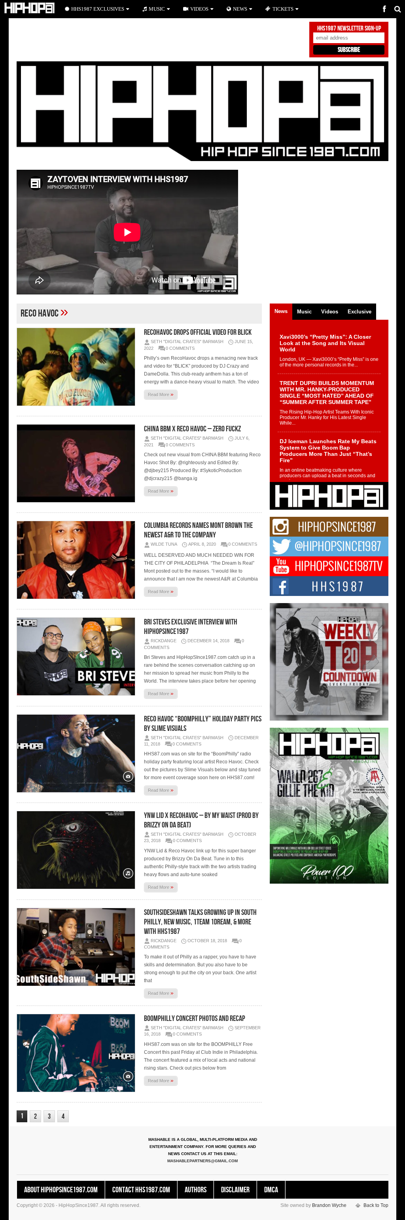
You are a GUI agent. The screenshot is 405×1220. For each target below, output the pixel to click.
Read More (161, 394)
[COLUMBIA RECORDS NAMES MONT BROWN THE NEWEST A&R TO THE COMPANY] (78, 560)
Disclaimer (235, 1190)
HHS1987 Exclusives (97, 9)
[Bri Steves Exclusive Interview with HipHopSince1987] (78, 656)
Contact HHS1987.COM (141, 1190)
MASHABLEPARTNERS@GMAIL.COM (202, 1161)
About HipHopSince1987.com (61, 1190)
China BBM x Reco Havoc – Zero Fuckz (192, 429)
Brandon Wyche (329, 1205)
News (240, 9)
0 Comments (180, 348)
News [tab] (281, 311)
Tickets (283, 9)
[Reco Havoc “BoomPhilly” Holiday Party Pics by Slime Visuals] (78, 753)
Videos (199, 9)
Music (157, 9)
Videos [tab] (329, 312)
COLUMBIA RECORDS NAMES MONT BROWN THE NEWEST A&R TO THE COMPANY (198, 530)
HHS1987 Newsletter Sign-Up (349, 28)
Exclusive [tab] (359, 312)
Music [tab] (304, 312)
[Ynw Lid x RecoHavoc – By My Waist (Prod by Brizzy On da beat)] (78, 850)
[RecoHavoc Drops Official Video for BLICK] (78, 367)
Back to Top (375, 1205)
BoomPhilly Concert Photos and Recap (194, 1018)
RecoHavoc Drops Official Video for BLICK (198, 332)
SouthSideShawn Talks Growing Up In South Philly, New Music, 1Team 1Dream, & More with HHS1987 (200, 922)
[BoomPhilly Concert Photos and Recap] (78, 1053)
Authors (195, 1190)
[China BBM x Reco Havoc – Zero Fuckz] (78, 463)
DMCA (271, 1190)
